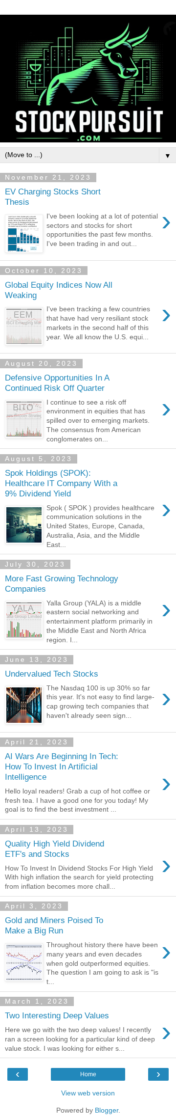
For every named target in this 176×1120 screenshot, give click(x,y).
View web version (88, 1093)
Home (88, 1074)
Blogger (106, 1110)
